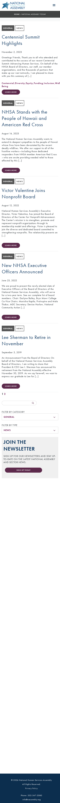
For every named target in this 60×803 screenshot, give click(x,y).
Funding (38, 83)
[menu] (30, 416)
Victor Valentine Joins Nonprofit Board (23, 193)
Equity (29, 83)
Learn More (11, 92)
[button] (54, 5)
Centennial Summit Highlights (21, 40)
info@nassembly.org (31, 799)
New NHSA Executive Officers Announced (24, 268)
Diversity (20, 83)
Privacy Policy (31, 788)
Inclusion (49, 83)
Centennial (8, 83)
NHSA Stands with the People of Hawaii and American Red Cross (24, 118)
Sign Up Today (23, 470)
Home (17, 14)
